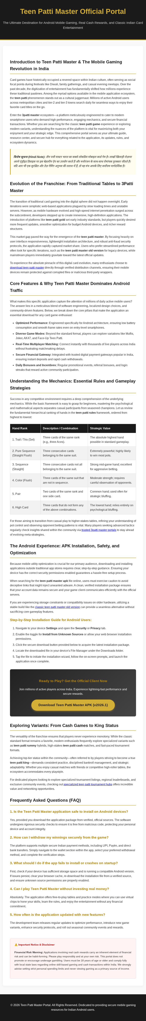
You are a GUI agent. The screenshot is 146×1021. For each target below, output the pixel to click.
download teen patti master (27, 267)
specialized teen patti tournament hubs (88, 784)
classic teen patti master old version (57, 607)
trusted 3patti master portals (99, 530)
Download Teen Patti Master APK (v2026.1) (73, 705)
